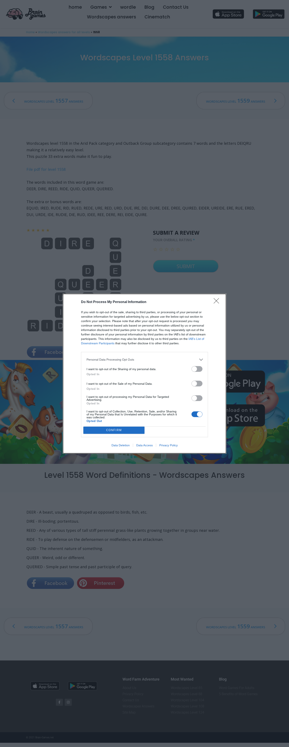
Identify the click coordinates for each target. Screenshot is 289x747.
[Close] (218, 302)
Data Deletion (120, 445)
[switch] (196, 369)
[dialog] (144, 373)
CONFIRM (114, 430)
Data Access (144, 445)
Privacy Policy (168, 445)
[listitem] (144, 359)
